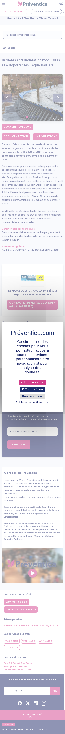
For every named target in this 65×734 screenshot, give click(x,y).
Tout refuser (33, 389)
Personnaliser (32, 396)
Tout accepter (33, 382)
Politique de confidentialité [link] (32, 402)
